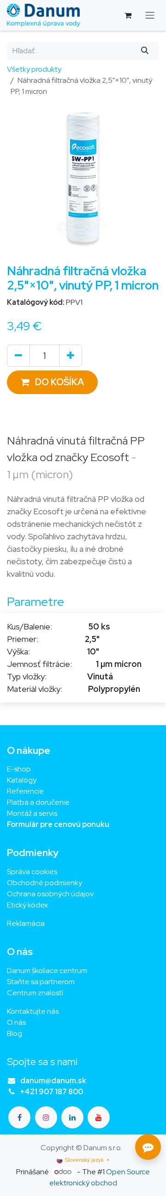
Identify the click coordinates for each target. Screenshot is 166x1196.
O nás (16, 1022)
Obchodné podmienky (44, 883)
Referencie (25, 791)
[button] (52, 382)
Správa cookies (32, 871)
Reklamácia (26, 923)
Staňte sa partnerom (41, 981)
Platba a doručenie (38, 802)
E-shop (19, 769)
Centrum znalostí (35, 993)
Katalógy (21, 780)
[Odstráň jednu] (18, 356)
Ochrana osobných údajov (50, 894)
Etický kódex (28, 905)
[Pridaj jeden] (70, 356)
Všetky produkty (34, 69)
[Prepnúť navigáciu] (150, 15)
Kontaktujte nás (33, 1011)
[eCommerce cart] (128, 15)
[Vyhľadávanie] (145, 51)
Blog (14, 1033)
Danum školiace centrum (47, 970)
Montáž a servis (32, 813)
